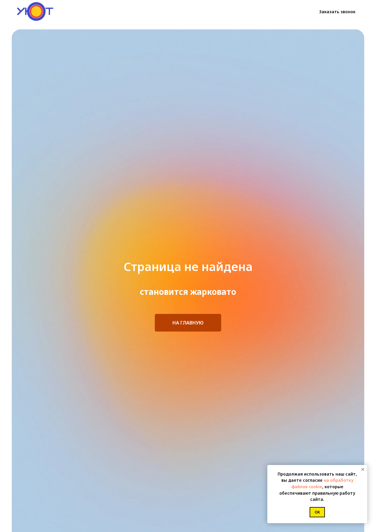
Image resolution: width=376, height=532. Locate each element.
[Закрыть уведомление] (363, 469)
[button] (337, 12)
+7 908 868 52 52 (280, 12)
